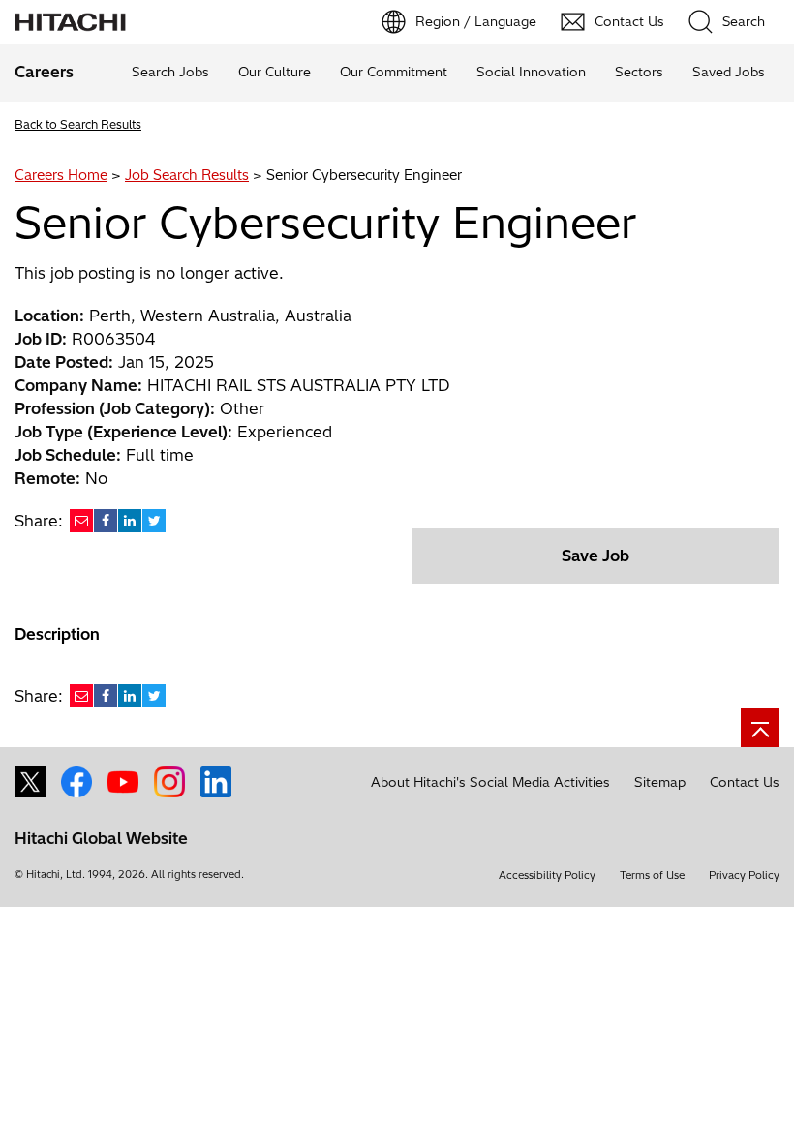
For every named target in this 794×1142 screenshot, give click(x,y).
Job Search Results (187, 175)
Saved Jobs (728, 71)
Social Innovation (531, 71)
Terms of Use (652, 875)
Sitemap (660, 782)
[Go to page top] (760, 727)
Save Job (595, 555)
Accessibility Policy (547, 875)
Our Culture (274, 71)
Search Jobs (170, 71)
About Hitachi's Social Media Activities (490, 782)
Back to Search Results (78, 124)
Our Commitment (393, 71)
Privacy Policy (744, 875)
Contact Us (744, 782)
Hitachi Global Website (101, 838)
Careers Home (61, 175)
